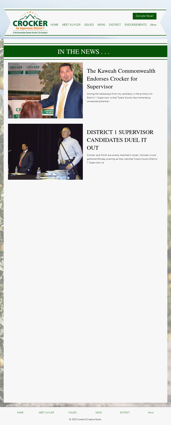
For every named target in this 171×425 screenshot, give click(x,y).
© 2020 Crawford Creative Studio (85, 419)
